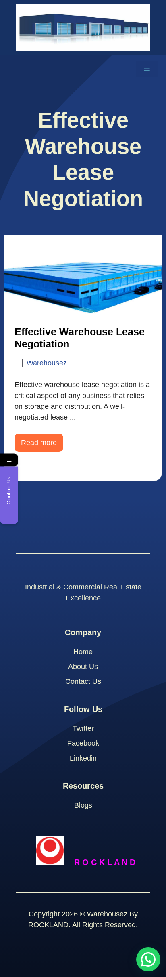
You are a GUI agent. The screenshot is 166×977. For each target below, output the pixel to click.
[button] (148, 959)
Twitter (83, 728)
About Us (83, 667)
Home (83, 652)
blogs (83, 805)
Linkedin (83, 758)
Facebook (83, 743)
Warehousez (47, 363)
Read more (39, 443)
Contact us (83, 681)
